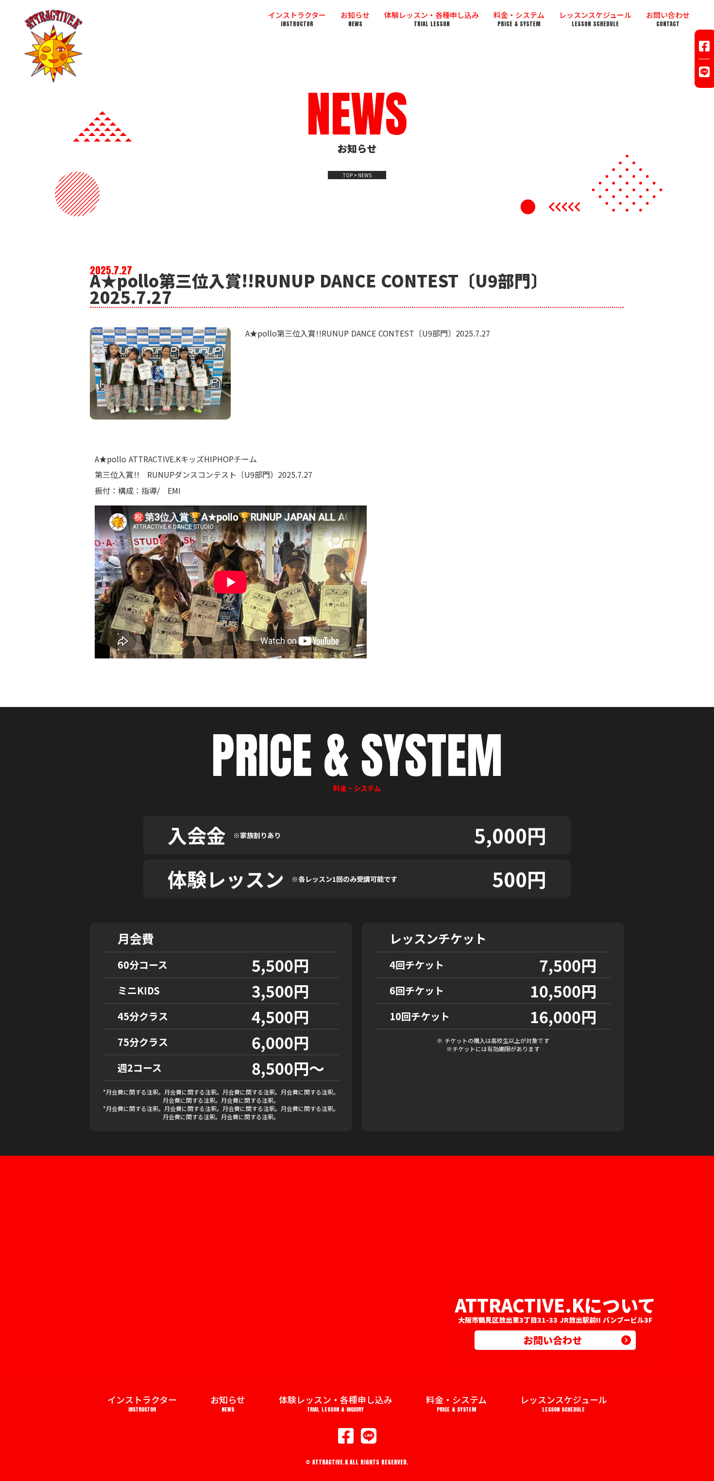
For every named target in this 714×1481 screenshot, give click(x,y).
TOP (348, 175)
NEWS (365, 175)
